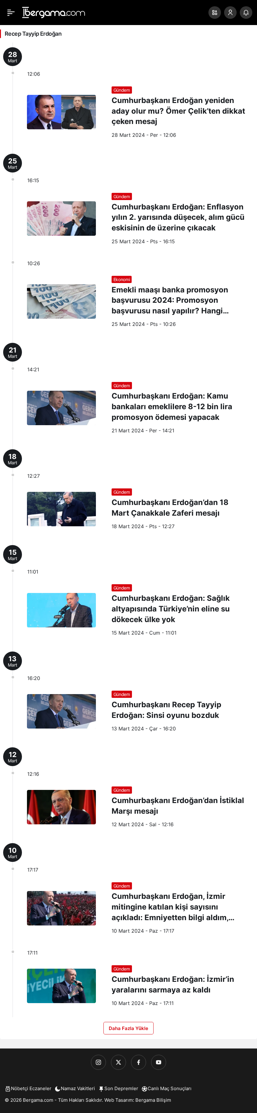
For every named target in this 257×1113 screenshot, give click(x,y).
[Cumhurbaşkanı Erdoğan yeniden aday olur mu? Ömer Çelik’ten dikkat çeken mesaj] (128, 96)
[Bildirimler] (246, 12)
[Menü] (11, 12)
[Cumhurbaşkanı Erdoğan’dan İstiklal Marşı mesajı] (128, 790)
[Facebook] (138, 1062)
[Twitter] (118, 1062)
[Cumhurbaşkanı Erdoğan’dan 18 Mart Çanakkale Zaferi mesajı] (128, 492)
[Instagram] (98, 1062)
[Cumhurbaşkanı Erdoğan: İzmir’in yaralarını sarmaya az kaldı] (128, 981)
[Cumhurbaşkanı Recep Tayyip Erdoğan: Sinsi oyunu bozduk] (128, 695)
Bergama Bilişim (153, 1100)
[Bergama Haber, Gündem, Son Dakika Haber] (53, 12)
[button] (214, 12)
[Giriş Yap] (230, 12)
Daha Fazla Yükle (128, 1028)
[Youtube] (158, 1062)
